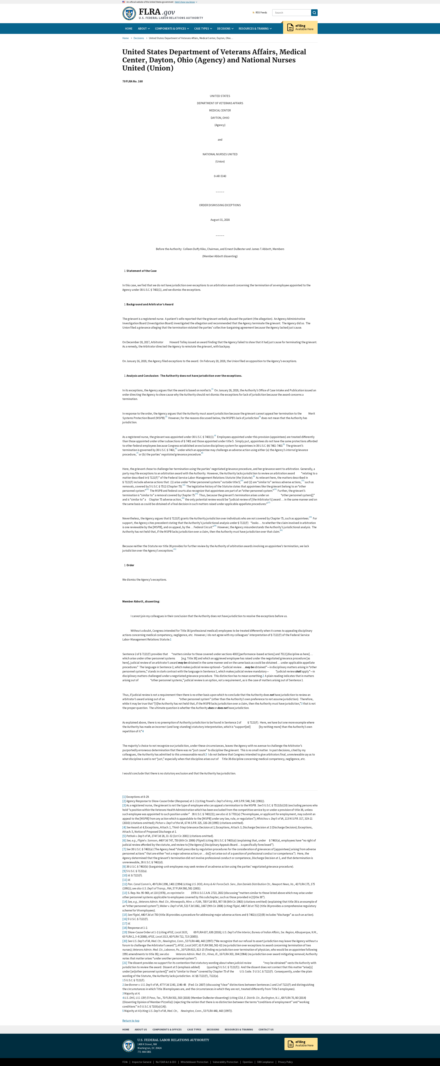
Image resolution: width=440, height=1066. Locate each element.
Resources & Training (239, 1029)
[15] (124, 915)
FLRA (157, 12)
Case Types (194, 1029)
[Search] (314, 12)
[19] (124, 932)
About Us (141, 1029)
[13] (124, 893)
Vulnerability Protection (225, 1062)
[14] (124, 902)
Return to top (130, 1021)
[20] (124, 941)
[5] (124, 836)
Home (129, 28)
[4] (124, 827)
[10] (124, 875)
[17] (124, 923)
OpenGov (248, 1062)
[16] (124, 919)
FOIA (125, 1062)
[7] (124, 849)
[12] (124, 884)
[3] (124, 805)
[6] (124, 840)
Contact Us (266, 1029)
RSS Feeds (261, 12)
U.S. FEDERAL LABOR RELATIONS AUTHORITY (173, 1040)
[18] (124, 928)
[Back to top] (431, 1057)
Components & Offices (167, 1029)
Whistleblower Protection (194, 1062)
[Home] (129, 13)
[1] (124, 797)
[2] (124, 801)
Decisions (139, 38)
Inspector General (141, 1062)
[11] (124, 880)
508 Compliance (265, 1062)
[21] (124, 963)
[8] (124, 866)
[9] (124, 871)
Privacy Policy (285, 1062)
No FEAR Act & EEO (166, 1062)
